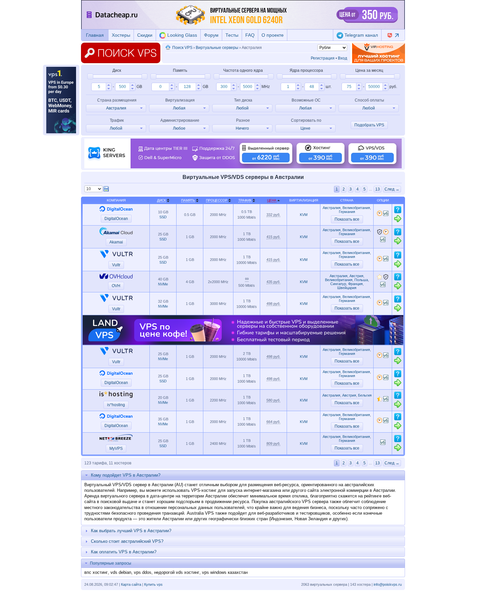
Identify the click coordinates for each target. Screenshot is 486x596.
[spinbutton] (98, 87)
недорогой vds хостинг (176, 572)
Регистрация (323, 58)
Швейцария (346, 288)
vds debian (120, 572)
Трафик (245, 200)
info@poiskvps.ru (388, 584)
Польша (361, 280)
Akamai (116, 242)
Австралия (332, 208)
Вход (342, 58)
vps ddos (142, 572)
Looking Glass (181, 35)
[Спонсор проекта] (378, 53)
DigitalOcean (116, 218)
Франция (355, 284)
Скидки (144, 35)
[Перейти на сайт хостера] (398, 221)
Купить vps (153, 584)
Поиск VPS (182, 47)
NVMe (163, 284)
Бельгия (365, 395)
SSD (163, 217)
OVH (116, 285)
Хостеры (121, 35)
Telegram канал (360, 35)
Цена (271, 200)
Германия (347, 212)
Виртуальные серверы (217, 47)
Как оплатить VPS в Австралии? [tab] (123, 551)
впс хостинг (96, 572)
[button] (108, 85)
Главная (95, 35)
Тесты (231, 35)
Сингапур (338, 284)
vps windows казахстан (225, 572)
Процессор (216, 200)
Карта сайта (131, 584)
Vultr (116, 265)
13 (377, 189)
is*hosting (116, 405)
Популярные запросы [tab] (110, 563)
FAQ (250, 35)
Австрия (356, 276)
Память (188, 200)
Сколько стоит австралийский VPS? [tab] (127, 541)
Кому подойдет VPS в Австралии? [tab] (125, 475)
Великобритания (356, 208)
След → (392, 189)
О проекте (273, 35)
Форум (211, 35)
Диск (161, 200)
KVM (303, 215)
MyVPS (116, 448)
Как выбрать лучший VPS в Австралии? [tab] (131, 530)
